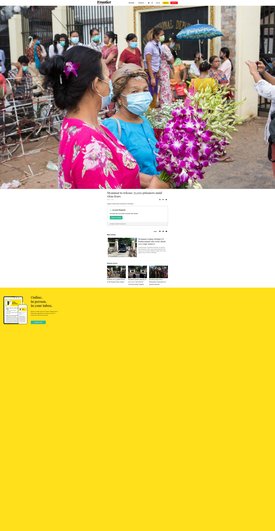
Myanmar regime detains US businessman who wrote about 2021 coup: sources (152, 241)
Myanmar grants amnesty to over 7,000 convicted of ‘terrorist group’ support (137, 281)
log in (158, 3)
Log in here (123, 224)
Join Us (166, 3)
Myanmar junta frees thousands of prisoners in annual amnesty (157, 281)
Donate (174, 3)
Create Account (116, 217)
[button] (159, 199)
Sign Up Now (38, 322)
